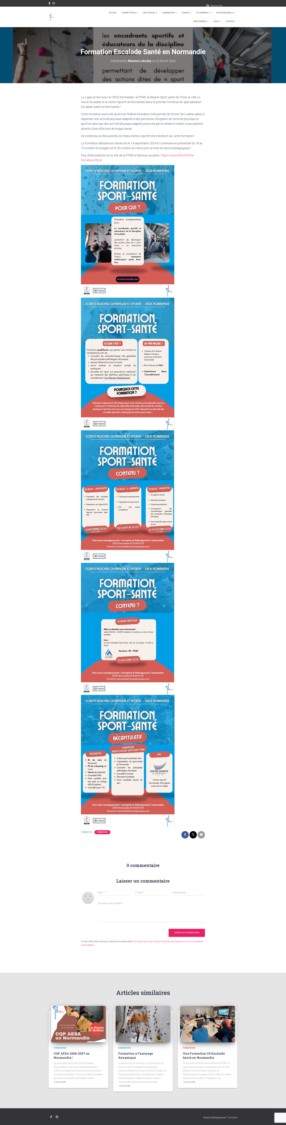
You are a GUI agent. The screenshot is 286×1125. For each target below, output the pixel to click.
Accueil (113, 13)
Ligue (216, 21)
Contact (230, 21)
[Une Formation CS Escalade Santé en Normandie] (207, 1024)
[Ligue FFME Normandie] (51, 17)
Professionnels (224, 13)
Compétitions (129, 13)
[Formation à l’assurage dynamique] (143, 1024)
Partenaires (200, 21)
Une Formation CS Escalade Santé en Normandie (204, 1055)
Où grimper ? (203, 13)
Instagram (53, 4)
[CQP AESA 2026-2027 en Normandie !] (78, 1024)
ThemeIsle (232, 1117)
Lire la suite (60, 1082)
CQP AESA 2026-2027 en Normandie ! (72, 1055)
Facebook (49, 4)
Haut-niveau (149, 13)
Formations (168, 13)
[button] (137, 13)
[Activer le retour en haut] (279, 1118)
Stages (186, 13)
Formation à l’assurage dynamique (135, 1055)
